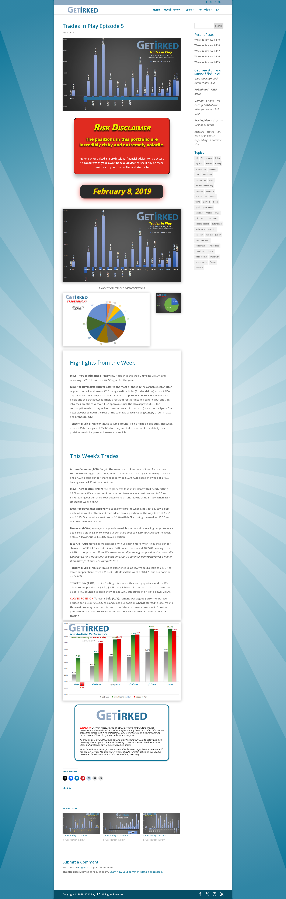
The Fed (210, 251)
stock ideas (214, 246)
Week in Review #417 (207, 51)
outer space (217, 224)
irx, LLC (95, 894)
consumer (207, 174)
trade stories (201, 257)
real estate (200, 229)
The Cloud (200, 251)
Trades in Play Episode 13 (155, 835)
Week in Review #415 (207, 62)
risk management (213, 235)
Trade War (214, 257)
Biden (217, 158)
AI (202, 158)
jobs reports (201, 218)
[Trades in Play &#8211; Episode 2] (121, 823)
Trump (213, 262)
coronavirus (201, 180)
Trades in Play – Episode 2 (115, 835)
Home (156, 10)
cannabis (212, 169)
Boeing (218, 163)
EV (206, 196)
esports (199, 196)
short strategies (202, 240)
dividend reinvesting (204, 185)
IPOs (217, 213)
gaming (206, 202)
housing (199, 213)
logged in (83, 867)
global (215, 202)
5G (197, 158)
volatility (199, 267)
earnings (199, 191)
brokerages (201, 169)
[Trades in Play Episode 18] (81, 823)
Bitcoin (209, 163)
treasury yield (201, 262)
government (208, 207)
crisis (211, 180)
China (198, 174)
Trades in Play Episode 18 (75, 835)
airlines (209, 158)
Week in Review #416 (207, 56)
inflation (209, 213)
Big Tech (199, 163)
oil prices (213, 218)
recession (212, 229)
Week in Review (172, 10)
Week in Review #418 (207, 45)
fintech (213, 196)
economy (210, 191)
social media (201, 246)
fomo (198, 202)
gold (198, 207)
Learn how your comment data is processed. (136, 871)
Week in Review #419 (207, 39)
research (199, 235)
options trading (202, 224)
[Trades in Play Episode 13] (161, 823)
